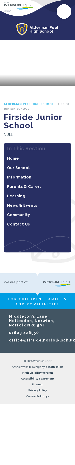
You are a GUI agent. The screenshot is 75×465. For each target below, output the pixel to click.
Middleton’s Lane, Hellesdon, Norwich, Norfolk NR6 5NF (32, 320)
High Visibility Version (37, 373)
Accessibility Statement (37, 378)
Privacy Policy (37, 390)
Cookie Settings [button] (37, 396)
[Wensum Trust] (19, 7)
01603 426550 (24, 332)
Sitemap (37, 384)
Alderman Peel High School (29, 104)
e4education (54, 367)
